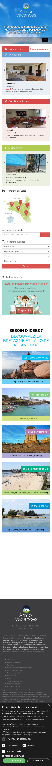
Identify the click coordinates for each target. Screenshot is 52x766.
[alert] (26, 734)
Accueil (10, 659)
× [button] (49, 705)
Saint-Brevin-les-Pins (37, 493)
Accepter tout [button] (14, 761)
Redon (37, 456)
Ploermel (38, 530)
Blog (9, 678)
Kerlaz (14, 419)
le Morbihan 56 (39, 506)
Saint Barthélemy (15, 530)
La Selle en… (28, 456)
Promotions (11, 665)
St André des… (21, 493)
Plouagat (21, 381)
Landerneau (23, 419)
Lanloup (13, 381)
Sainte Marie (9, 493)
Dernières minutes (14, 662)
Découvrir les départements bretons (20, 668)
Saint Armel (28, 530)
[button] (26, 756)
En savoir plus (27, 735)
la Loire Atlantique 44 (35, 468)
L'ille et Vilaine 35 (38, 431)
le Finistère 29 (39, 394)
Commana (33, 419)
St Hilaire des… (16, 456)
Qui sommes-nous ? (14, 670)
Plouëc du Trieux (33, 381)
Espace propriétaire (14, 673)
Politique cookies (13, 686)
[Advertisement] (26, 562)
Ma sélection (12, 676)
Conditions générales (15, 681)
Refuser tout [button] (38, 761)
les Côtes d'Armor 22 (36, 357)
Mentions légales (13, 684)
